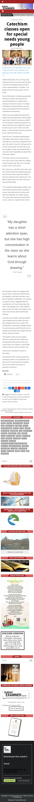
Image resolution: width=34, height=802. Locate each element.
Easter (21, 428)
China (2, 426)
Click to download (16, 708)
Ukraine (17, 451)
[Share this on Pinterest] (19, 388)
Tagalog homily (5, 448)
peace (2, 438)
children (26, 423)
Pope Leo (24, 438)
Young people (4, 453)
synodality (25, 446)
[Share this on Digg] (29, 388)
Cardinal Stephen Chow (7, 421)
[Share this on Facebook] (13, 388)
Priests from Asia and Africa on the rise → (19, 412)
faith (20, 431)
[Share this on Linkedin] (15, 391)
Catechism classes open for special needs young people (17, 34)
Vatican (23, 451)
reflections (12, 441)
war (28, 451)
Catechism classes (16, 394)
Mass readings (11, 436)
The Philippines (23, 448)
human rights (12, 433)
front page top (28, 431)
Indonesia (24, 433)
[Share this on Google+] (16, 388)
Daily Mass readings (6, 428)
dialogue (16, 428)
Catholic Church (17, 423)
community (19, 426)
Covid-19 (26, 394)
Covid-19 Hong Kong (9, 397)
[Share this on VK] (25, 388)
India (19, 433)
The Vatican (11, 451)
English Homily (5, 431)
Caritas (3, 423)
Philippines (9, 438)
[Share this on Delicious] (18, 391)
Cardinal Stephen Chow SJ (22, 421)
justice (3, 436)
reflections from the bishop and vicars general (14, 443)
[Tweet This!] (9, 388)
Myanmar (18, 436)
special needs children (9, 401)
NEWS (20, 20)
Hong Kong (15, 20)
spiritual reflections (14, 446)
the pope (3, 451)
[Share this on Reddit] (22, 388)
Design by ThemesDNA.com (17, 800)
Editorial (27, 428)
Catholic (9, 423)
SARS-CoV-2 (4, 446)
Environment (14, 431)
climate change (10, 426)
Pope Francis (17, 438)
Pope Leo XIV (4, 441)
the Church (14, 448)
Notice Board (26, 436)
